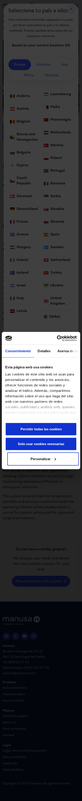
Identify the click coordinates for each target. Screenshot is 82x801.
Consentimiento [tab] (18, 351)
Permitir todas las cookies (41, 429)
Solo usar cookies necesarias (41, 444)
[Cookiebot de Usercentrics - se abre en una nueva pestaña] (58, 338)
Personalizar (41, 459)
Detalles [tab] (44, 351)
